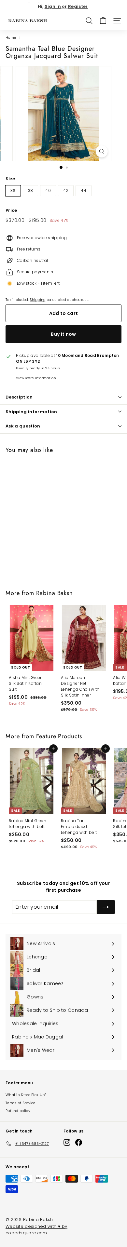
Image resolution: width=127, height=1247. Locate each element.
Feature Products (59, 736)
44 (83, 190)
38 (30, 190)
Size (10, 179)
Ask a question (23, 426)
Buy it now (63, 334)
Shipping (38, 299)
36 (13, 190)
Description (19, 397)
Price (11, 210)
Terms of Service (20, 1102)
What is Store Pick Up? (26, 1094)
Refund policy (18, 1110)
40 (48, 190)
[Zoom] (101, 151)
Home (11, 37)
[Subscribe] (106, 907)
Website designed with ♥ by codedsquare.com (36, 1229)
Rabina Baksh (54, 593)
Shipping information (31, 412)
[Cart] (103, 20)
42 (66, 190)
